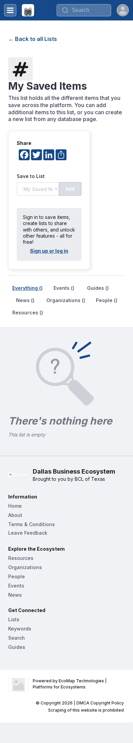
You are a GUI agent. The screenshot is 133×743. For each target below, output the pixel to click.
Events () (64, 288)
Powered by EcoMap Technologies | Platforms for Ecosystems (70, 683)
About (15, 515)
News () (25, 300)
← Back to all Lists (32, 38)
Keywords (19, 628)
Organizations (25, 567)
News (15, 595)
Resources (20, 558)
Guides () (98, 288)
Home (15, 506)
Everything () (27, 288)
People (16, 576)
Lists (13, 619)
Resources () (27, 312)
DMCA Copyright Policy (100, 702)
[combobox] (84, 10)
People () (106, 300)
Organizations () (65, 300)
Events (16, 586)
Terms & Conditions (31, 524)
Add (70, 189)
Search (16, 638)
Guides (16, 647)
